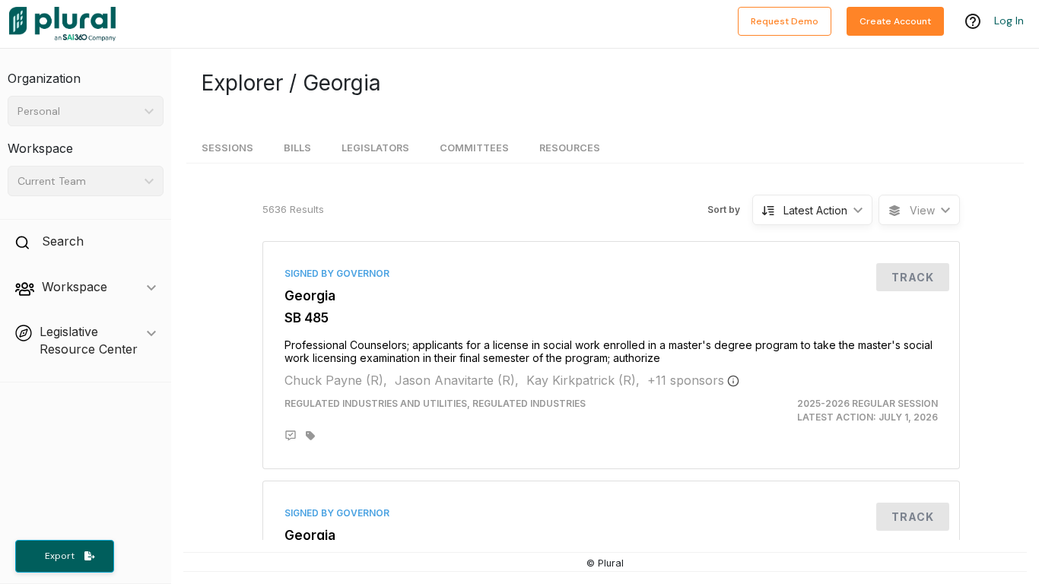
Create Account (895, 21)
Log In (1009, 20)
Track (912, 277)
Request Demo (784, 21)
